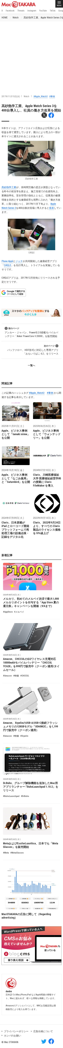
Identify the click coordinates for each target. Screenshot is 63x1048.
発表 (51, 208)
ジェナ (19, 261)
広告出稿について (43, 1031)
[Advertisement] (31, 54)
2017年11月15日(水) (11, 96)
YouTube (43, 10)
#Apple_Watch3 (41, 96)
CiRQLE (7, 265)
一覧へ (31, 365)
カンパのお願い (12, 1035)
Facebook (10, 10)
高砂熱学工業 (9, 187)
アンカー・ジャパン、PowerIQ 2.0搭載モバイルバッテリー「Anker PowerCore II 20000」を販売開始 (31, 332)
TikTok (52, 10)
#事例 (52, 96)
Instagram (32, 10)
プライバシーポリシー (16, 1031)
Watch (16, 17)
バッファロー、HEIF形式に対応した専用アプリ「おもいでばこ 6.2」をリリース (32, 350)
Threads (20, 10)
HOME (4, 17)
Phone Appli (7, 261)
